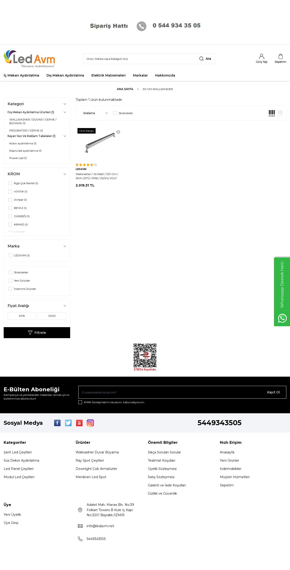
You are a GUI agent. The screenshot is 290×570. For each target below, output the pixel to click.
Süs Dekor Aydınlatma (21, 460)
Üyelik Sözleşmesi (162, 469)
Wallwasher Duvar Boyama (97, 452)
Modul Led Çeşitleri (19, 477)
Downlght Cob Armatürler (96, 469)
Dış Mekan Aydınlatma (65, 75)
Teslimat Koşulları (161, 460)
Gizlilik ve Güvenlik (162, 493)
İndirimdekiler (230, 469)
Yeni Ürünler (229, 460)
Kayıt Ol (273, 392)
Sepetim (227, 485)
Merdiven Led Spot (91, 477)
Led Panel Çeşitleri (18, 469)
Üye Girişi (11, 523)
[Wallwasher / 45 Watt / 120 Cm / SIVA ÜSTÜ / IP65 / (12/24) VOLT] (100, 143)
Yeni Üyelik (12, 514)
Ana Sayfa (125, 89)
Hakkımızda (165, 75)
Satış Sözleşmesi (161, 477)
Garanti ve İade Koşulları (167, 485)
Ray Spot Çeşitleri (90, 460)
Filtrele (40, 333)
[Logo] (31, 59)
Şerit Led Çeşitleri (18, 452)
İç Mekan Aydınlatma (21, 75)
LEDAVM (81, 169)
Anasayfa (227, 452)
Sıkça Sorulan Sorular (164, 452)
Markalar (140, 75)
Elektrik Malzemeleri (108, 75)
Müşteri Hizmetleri (235, 477)
